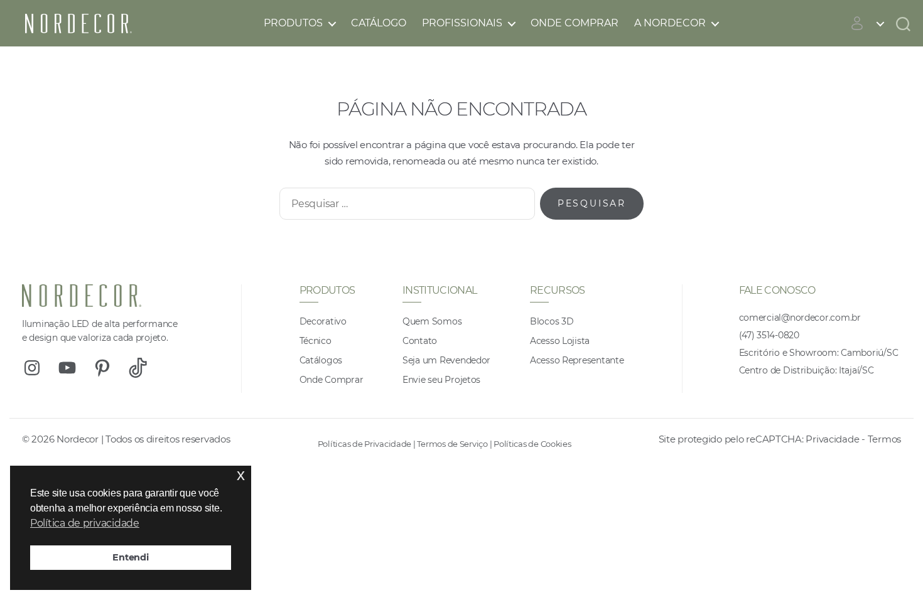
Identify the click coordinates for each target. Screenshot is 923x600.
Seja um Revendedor (446, 360)
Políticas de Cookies (532, 444)
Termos (884, 439)
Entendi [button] (130, 557)
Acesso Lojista (560, 340)
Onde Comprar (574, 23)
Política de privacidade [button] (84, 523)
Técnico (316, 340)
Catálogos (321, 360)
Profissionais (462, 23)
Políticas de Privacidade (365, 444)
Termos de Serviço (452, 444)
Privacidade (832, 439)
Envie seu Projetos (441, 379)
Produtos (293, 23)
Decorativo (323, 321)
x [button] (241, 475)
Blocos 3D (552, 321)
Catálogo (378, 23)
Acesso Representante (577, 360)
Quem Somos (432, 321)
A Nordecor (670, 23)
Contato (419, 340)
